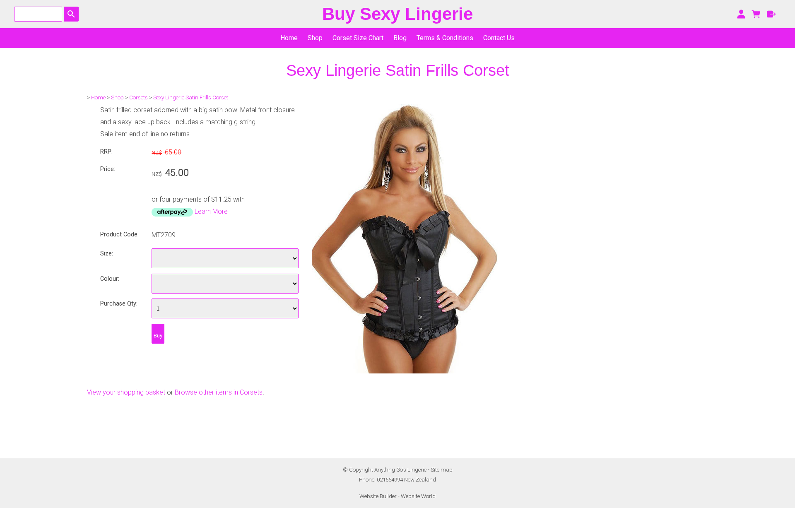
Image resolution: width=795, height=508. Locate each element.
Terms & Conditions (445, 38)
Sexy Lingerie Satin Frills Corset (190, 97)
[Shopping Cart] (756, 14)
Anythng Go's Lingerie (400, 470)
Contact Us (499, 38)
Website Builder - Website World (397, 496)
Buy (158, 335)
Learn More (211, 211)
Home (289, 38)
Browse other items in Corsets (219, 392)
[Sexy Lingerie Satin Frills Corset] (405, 371)
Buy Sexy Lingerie (397, 14)
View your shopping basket (126, 392)
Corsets (138, 97)
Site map (442, 470)
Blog (400, 38)
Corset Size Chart (357, 38)
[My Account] (741, 14)
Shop (315, 38)
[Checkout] (771, 14)
